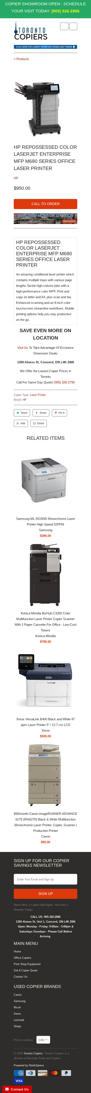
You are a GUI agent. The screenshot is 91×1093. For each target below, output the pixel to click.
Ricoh (17, 1007)
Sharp (17, 1026)
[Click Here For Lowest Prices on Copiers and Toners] (45, 48)
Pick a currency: (25, 1040)
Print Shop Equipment (27, 964)
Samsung (19, 1001)
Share (43, 412)
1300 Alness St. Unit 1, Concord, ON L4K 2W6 (45, 921)
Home (17, 951)
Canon (18, 994)
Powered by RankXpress (29, 1065)
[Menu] (64, 26)
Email (40, 423)
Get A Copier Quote (25, 970)
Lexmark (19, 1020)
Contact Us (21, 976)
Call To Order (46, 204)
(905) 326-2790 (64, 382)
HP (16, 178)
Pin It (61, 412)
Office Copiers (22, 957)
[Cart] (73, 26)
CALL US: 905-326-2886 (45, 916)
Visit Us (22, 347)
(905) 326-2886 (65, 11)
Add (23, 423)
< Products (21, 59)
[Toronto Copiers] (31, 31)
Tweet (24, 412)
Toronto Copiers (33, 1053)
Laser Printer (38, 394)
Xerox (17, 1013)
